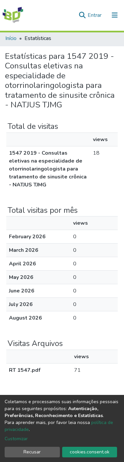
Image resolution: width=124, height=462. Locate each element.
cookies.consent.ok (89, 452)
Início (11, 38)
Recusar (32, 452)
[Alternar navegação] (114, 15)
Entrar (95, 15)
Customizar (16, 439)
